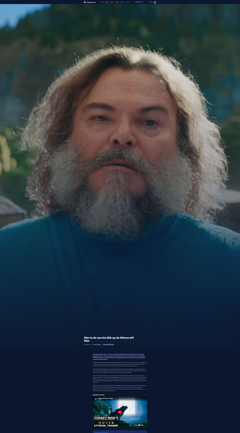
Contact (127, 2)
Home (102, 2)
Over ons (122, 2)
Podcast (117, 2)
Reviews (111, 2)
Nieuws (106, 2)
